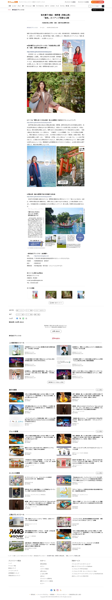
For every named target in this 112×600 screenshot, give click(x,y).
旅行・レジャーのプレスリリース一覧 (22, 555)
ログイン (42, 566)
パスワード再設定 (44, 568)
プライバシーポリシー (62, 594)
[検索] (103, 6)
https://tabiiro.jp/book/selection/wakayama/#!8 (39, 196)
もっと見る (99, 389)
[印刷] (26, 318)
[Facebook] (17, 318)
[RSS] (60, 590)
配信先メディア (12, 568)
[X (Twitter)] (20, 318)
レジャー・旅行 (20, 314)
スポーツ (47, 5)
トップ (9, 555)
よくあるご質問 (44, 573)
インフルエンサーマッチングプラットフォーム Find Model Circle (87, 573)
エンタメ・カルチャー (39, 310)
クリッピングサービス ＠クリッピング (81, 564)
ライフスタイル (40, 5)
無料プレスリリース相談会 (46, 581)
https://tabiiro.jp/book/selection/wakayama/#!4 (39, 122)
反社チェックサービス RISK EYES (80, 576)
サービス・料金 (12, 565)
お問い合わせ (56, 331)
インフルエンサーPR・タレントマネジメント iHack (84, 571)
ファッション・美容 (30, 5)
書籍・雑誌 (37, 314)
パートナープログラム (42, 594)
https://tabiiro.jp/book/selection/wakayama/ (39, 51)
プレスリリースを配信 (70, 2)
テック (57, 5)
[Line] (23, 318)
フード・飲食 (29, 310)
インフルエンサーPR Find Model (80, 568)
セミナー (42, 583)
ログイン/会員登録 (98, 2)
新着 (10, 5)
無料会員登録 (43, 564)
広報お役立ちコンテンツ (14, 575)
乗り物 (67, 5)
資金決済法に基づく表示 (75, 594)
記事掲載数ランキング (13, 573)
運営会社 (33, 594)
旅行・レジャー (20, 310)
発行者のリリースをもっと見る (56, 382)
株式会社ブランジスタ (32, 27)
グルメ (19, 5)
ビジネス (52, 5)
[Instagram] (57, 590)
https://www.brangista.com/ (41, 256)
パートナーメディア (13, 570)
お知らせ (42, 576)
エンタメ (14, 5)
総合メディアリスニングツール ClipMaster (82, 566)
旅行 (23, 5)
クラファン (73, 5)
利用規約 (52, 594)
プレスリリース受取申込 (46, 578)
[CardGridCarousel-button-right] (84, 295)
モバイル (62, 5)
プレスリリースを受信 (83, 2)
